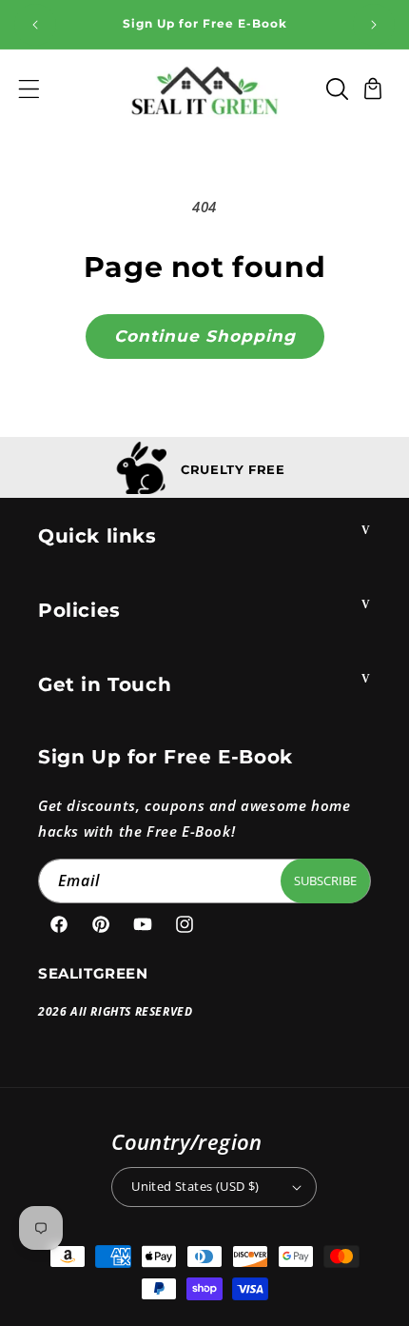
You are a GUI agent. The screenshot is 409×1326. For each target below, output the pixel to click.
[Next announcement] (374, 25)
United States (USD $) (195, 1186)
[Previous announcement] (35, 25)
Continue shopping (205, 336)
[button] (28, 88)
